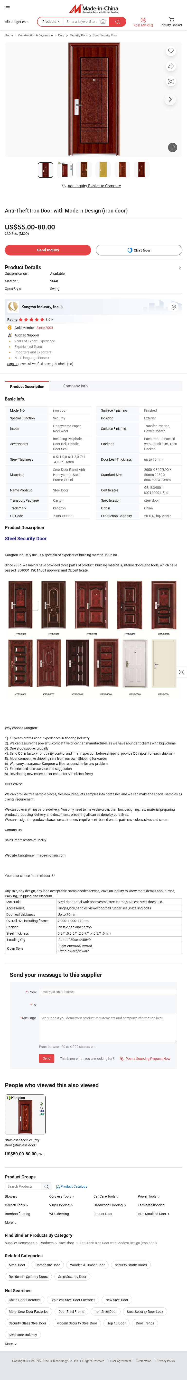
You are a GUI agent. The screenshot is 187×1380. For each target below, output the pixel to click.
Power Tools (147, 1196)
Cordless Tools (60, 1196)
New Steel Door (116, 1300)
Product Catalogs (73, 1186)
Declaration (143, 1361)
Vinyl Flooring (59, 1205)
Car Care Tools (104, 1196)
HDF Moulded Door (152, 1213)
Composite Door (48, 1265)
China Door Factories (24, 1300)
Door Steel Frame (71, 1311)
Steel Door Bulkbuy (23, 1334)
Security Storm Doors (131, 1265)
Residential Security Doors (28, 1276)
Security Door (78, 35)
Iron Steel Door (105, 1311)
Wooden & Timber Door (87, 1265)
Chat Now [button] (142, 250)
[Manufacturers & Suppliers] (93, 8)
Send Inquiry (48, 250)
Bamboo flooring (17, 1213)
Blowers (11, 1196)
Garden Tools (15, 1205)
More (9, 1343)
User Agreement (120, 1361)
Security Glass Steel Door (27, 1323)
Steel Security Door (105, 35)
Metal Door (17, 1265)
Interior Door (103, 1213)
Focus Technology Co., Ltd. (62, 1361)
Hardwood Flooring (108, 1205)
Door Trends (145, 1323)
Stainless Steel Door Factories (73, 1300)
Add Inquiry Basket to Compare (94, 185)
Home (9, 35)
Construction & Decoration (35, 35)
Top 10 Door (116, 1323)
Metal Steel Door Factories (28, 1311)
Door (61, 35)
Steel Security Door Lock (145, 1311)
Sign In (12, 363)
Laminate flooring (151, 1205)
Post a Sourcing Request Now (145, 1058)
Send (46, 1058)
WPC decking (59, 1213)
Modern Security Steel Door (76, 1323)
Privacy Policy (166, 1361)
